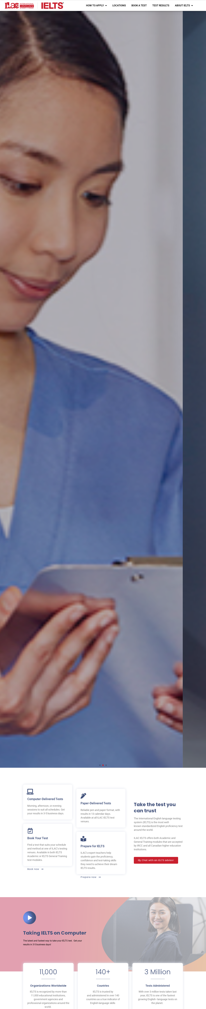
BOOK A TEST (139, 5)
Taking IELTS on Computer (54, 933)
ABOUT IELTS (182, 5)
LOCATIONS (119, 5)
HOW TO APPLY (95, 5)
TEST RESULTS (160, 5)
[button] (100, 765)
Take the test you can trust (155, 807)
